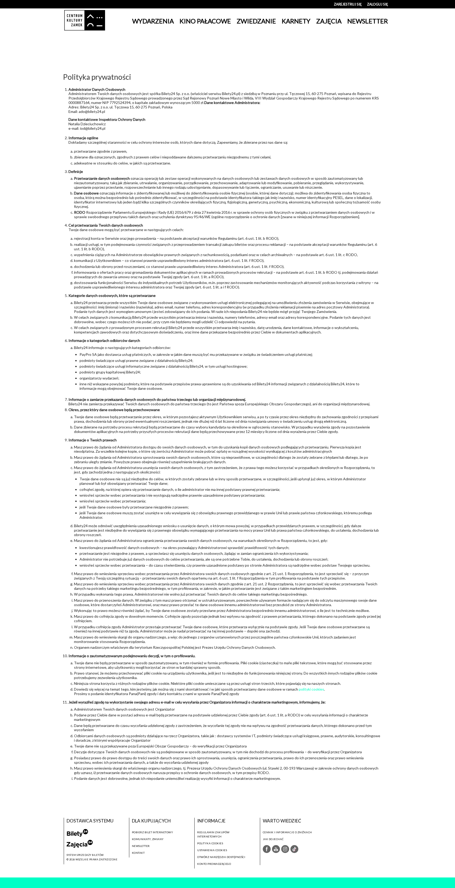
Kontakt (138, 852)
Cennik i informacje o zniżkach (287, 832)
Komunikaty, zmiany (148, 839)
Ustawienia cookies (212, 850)
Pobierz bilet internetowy (152, 832)
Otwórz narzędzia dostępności (221, 857)
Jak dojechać (273, 839)
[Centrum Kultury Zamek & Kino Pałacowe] (84, 21)
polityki (305, 689)
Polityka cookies (210, 843)
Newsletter (141, 845)
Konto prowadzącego (214, 863)
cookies (317, 689)
